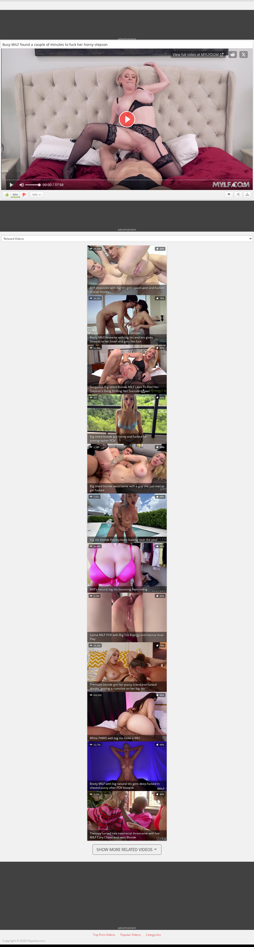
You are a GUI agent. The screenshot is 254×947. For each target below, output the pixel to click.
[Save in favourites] (229, 194)
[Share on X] (243, 54)
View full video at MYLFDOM (196, 54)
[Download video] (247, 194)
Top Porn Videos (104, 935)
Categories (153, 935)
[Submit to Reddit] (232, 54)
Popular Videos (130, 935)
